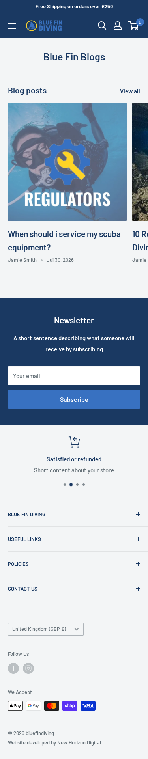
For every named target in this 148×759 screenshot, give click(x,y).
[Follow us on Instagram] (28, 668)
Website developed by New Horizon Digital (54, 742)
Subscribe (74, 399)
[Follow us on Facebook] (13, 668)
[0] (134, 25)
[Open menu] (12, 26)
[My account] (118, 25)
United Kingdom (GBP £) (39, 629)
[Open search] (102, 25)
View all (130, 91)
